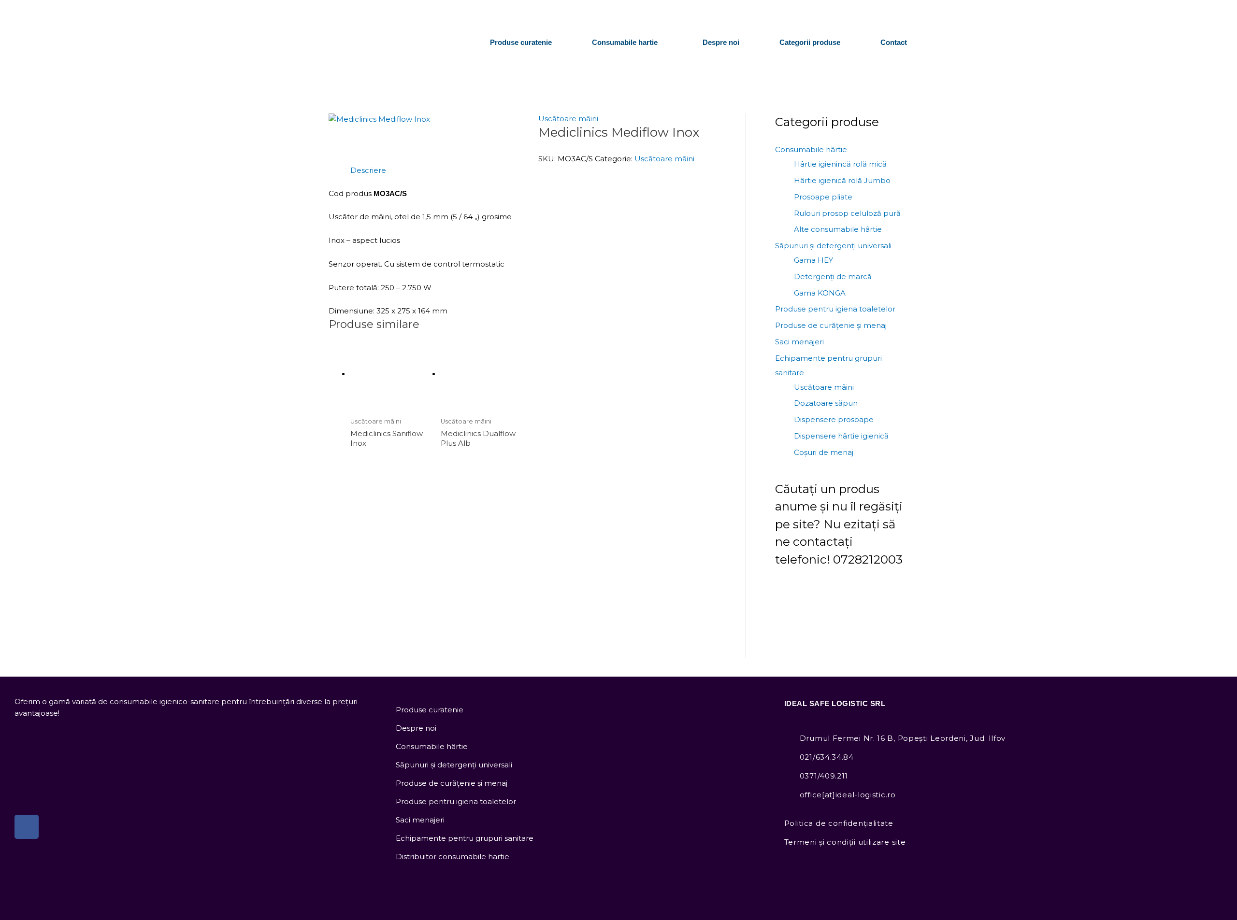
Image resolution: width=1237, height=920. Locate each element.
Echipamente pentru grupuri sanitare (464, 838)
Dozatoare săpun (826, 403)
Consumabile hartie (625, 42)
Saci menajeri (799, 341)
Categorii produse (809, 42)
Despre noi (721, 42)
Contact (893, 42)
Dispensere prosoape (834, 419)
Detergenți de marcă (833, 276)
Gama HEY (813, 260)
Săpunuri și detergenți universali (833, 245)
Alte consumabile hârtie (838, 229)
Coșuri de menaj (823, 452)
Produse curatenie (521, 42)
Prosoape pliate (823, 196)
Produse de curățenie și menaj (831, 325)
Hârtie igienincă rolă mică (840, 164)
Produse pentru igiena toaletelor (835, 308)
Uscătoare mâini (568, 118)
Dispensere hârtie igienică (841, 435)
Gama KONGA (820, 292)
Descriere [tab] (368, 170)
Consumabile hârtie (811, 149)
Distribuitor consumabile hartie (452, 856)
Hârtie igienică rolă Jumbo (842, 180)
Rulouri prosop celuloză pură (847, 213)
